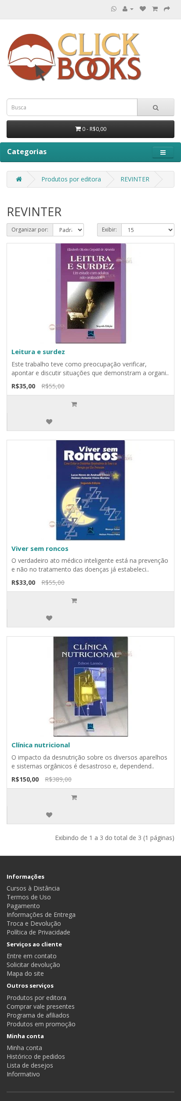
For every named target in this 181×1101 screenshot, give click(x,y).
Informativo (23, 1074)
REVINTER (134, 179)
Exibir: (109, 229)
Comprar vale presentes (41, 1006)
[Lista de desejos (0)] (143, 8)
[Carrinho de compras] (155, 8)
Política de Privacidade (38, 932)
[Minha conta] (128, 8)
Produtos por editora (71, 179)
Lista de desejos (30, 1065)
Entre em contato (32, 956)
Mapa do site (25, 973)
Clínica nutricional (40, 744)
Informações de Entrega (41, 914)
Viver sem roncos (40, 548)
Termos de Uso (29, 897)
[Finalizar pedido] (167, 8)
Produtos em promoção (41, 1024)
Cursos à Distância (33, 888)
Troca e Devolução (34, 923)
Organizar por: (29, 229)
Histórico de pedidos (36, 1056)
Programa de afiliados (38, 1015)
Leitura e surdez (38, 351)
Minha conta (24, 1047)
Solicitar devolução (33, 964)
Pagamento (23, 906)
